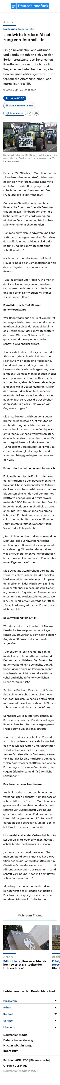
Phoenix (36, 1060)
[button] (5, 5)
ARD (18, 1060)
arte (46, 1060)
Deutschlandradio (15, 1034)
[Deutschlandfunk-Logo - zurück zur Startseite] (30, 6)
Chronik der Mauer (16, 1065)
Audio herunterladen (21, 105)
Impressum (10, 1050)
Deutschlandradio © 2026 (20, 1070)
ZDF (26, 1060)
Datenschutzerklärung (18, 1040)
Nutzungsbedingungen (18, 1045)
